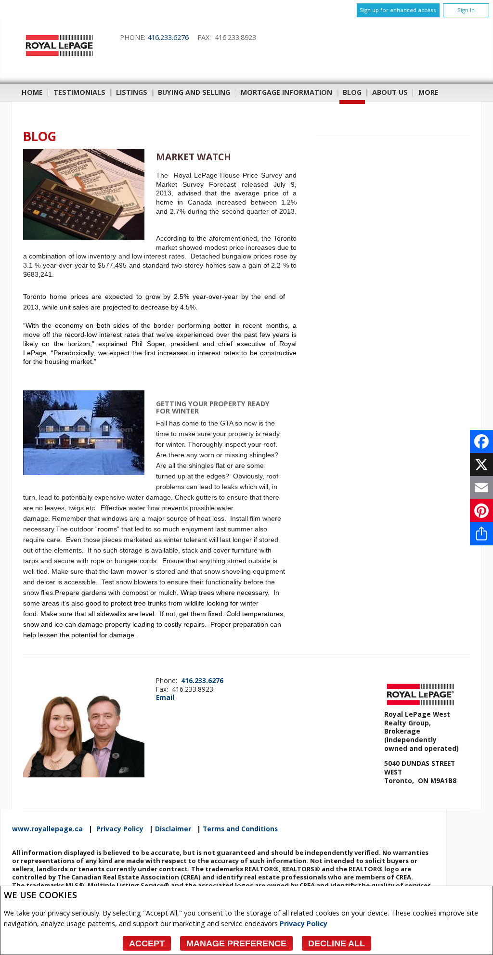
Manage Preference (236, 943)
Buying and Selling (194, 92)
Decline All (336, 943)
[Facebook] (481, 441)
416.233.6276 (168, 37)
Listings (131, 92)
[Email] (481, 487)
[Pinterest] (481, 510)
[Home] (59, 56)
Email (165, 697)
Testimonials (79, 92)
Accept (147, 943)
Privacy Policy (303, 923)
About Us (390, 92)
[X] (481, 464)
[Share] (481, 533)
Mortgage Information (286, 92)
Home (32, 92)
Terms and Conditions (240, 829)
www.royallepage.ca (47, 829)
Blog (352, 92)
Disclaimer (173, 829)
